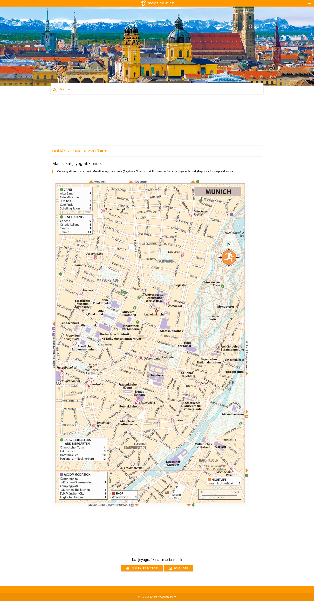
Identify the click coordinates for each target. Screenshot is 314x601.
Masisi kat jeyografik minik (90, 150)
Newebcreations (167, 596)
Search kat (65, 89)
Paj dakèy (58, 150)
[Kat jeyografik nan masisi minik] (150, 505)
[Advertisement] (150, 123)
